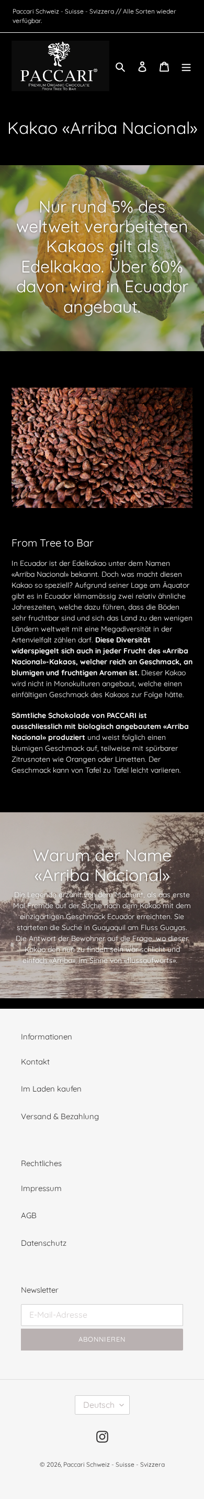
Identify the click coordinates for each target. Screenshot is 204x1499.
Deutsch (99, 1404)
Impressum (41, 1188)
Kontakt (35, 1062)
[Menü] (186, 66)
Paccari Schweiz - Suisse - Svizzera (114, 1464)
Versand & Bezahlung (60, 1116)
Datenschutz (43, 1243)
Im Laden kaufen (51, 1089)
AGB (29, 1215)
